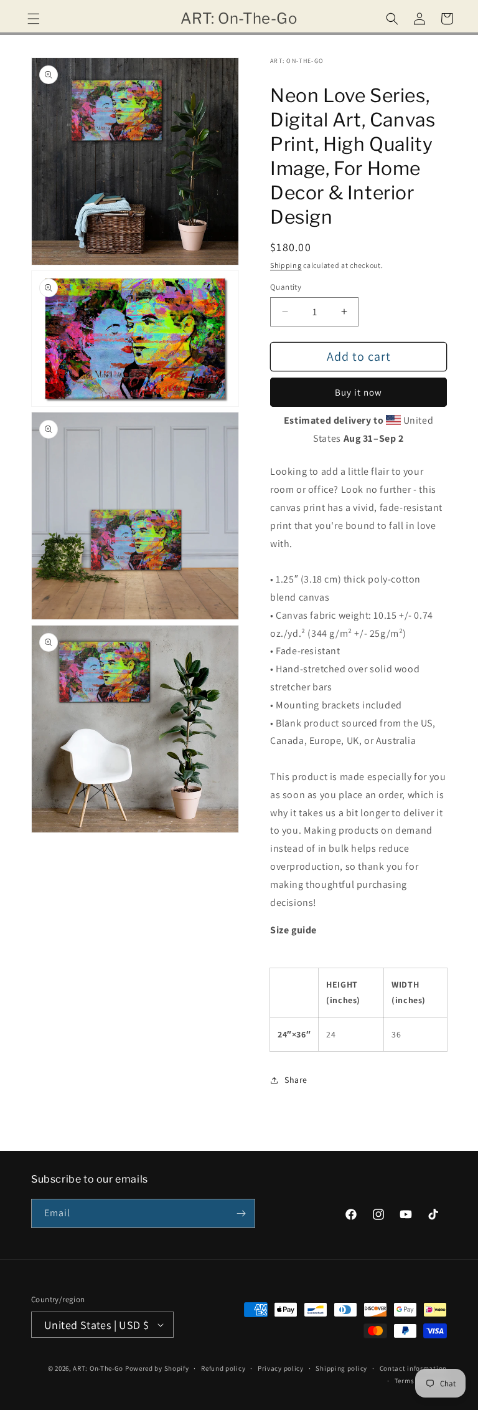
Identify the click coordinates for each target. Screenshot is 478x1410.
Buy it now (358, 392)
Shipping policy (341, 1368)
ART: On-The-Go (98, 1368)
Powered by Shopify (157, 1368)
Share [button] (295, 1079)
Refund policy (223, 1368)
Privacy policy (281, 1368)
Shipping (286, 265)
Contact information (413, 1368)
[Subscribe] (241, 1213)
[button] (33, 18)
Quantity (285, 287)
